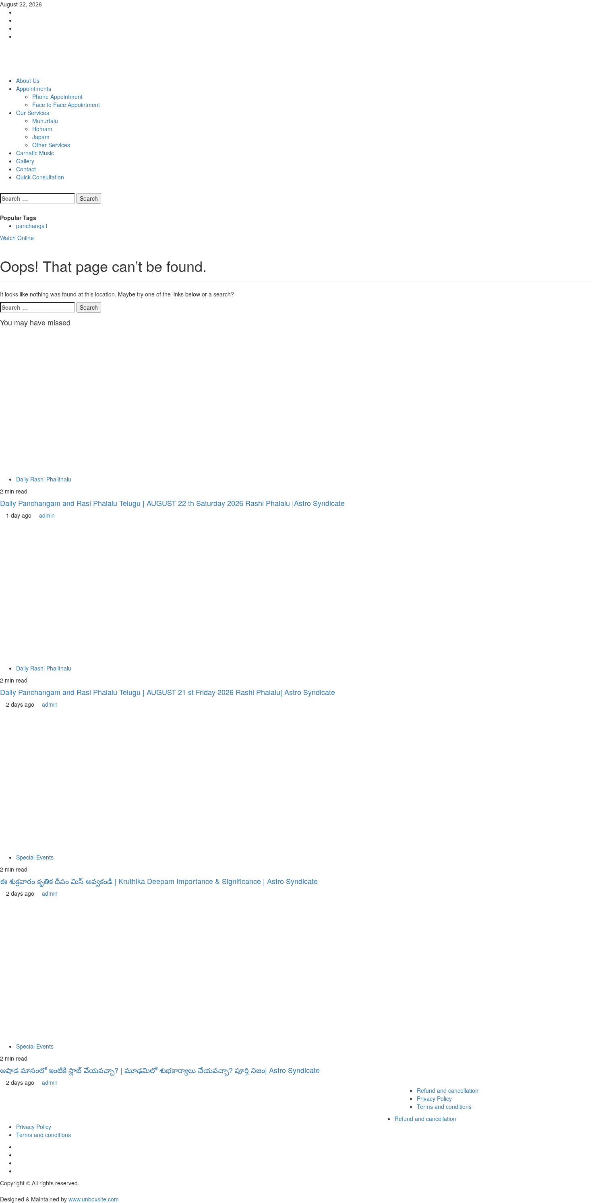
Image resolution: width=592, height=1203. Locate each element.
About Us (27, 80)
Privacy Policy (434, 1098)
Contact (26, 169)
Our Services (32, 113)
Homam (42, 129)
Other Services (51, 145)
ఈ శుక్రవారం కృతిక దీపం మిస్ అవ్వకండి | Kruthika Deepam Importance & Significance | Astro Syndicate (159, 881)
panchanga (32, 226)
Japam (41, 137)
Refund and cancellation (447, 1090)
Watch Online (17, 238)
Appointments (33, 88)
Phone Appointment (57, 97)
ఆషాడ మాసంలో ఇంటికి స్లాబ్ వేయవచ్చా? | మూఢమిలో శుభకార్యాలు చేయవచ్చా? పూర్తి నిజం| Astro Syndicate (160, 1070)
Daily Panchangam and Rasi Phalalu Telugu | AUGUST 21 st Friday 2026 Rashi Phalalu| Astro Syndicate (167, 692)
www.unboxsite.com (93, 1199)
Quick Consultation (40, 177)
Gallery (25, 161)
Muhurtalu (45, 121)
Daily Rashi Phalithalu (43, 479)
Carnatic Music (35, 153)
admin (47, 515)
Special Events (35, 857)
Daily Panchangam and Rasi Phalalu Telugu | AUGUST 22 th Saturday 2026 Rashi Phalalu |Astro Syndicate (172, 503)
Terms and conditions (444, 1106)
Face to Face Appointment (66, 105)
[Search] (2, 189)
